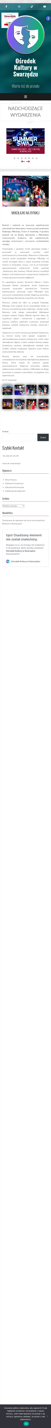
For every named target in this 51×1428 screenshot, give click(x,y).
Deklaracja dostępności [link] (15, 491)
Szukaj (5, 431)
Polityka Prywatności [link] (14, 483)
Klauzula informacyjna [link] (14, 487)
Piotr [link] (33, 218)
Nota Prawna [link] (11, 479)
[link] (6, 6)
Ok (26, 1424)
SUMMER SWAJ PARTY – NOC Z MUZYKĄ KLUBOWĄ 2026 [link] (25, 150)
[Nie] (47, 1416)
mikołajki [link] (21, 417)
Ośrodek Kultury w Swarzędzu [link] (25, 67)
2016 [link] (23, 414)
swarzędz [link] (30, 417)
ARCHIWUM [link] (32, 414)
